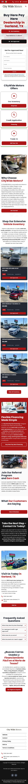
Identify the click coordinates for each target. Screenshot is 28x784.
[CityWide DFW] (12, 6)
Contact (4, 738)
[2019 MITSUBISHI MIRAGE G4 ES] (14, 334)
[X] (15, 775)
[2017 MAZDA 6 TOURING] (14, 370)
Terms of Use (21, 74)
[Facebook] (12, 775)
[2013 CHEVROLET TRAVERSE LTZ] (14, 299)
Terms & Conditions (8, 748)
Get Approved (14, 278)
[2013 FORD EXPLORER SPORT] (14, 263)
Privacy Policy (14, 74)
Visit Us (4, 744)
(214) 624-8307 (21, 591)
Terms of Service (17, 782)
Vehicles (4, 735)
